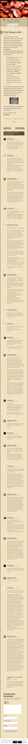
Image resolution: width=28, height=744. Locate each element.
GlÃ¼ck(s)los (7, 128)
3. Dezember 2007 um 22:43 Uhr (13, 466)
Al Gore (9, 432)
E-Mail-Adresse (7, 720)
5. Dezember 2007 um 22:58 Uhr (13, 637)
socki (8, 323)
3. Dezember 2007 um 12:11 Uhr (13, 225)
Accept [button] (15, 742)
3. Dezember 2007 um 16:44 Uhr (13, 433)
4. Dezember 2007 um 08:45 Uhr (13, 566)
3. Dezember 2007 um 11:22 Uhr (13, 156)
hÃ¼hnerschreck (11, 224)
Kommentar (6, 701)
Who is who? (17, 21)
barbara (9, 208)
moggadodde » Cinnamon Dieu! (15, 677)
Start (8, 19)
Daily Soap (16, 118)
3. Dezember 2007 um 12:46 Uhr (13, 310)
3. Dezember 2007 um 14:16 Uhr (13, 338)
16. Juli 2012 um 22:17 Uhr (12, 679)
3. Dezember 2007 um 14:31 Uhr (13, 355)
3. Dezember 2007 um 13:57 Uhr (13, 324)
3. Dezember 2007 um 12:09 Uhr (13, 209)
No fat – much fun (20, 128)
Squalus (9, 138)
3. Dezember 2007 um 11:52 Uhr (13, 179)
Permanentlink (10, 25)
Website (5, 725)
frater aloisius (10, 309)
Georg (8, 337)
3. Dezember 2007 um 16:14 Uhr (13, 421)
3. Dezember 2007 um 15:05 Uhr (13, 401)
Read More (24, 742)
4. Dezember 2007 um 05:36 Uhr (13, 539)
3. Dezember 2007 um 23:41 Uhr (13, 518)
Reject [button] (19, 742)
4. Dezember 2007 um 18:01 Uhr (13, 578)
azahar (8, 155)
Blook (12, 19)
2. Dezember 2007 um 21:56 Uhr (13, 139)
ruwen (8, 465)
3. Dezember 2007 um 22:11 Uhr (13, 446)
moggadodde (14, 8)
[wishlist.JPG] (14, 103)
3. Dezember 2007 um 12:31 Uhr (13, 275)
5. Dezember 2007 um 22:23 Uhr (13, 588)
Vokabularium (10, 21)
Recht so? (17, 19)
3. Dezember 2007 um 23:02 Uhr (13, 495)
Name (5, 715)
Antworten (9, 151)
